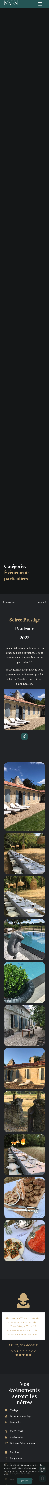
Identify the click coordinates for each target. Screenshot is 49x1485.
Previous (9, 602)
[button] (12, 1351)
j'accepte (24, 1481)
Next (41, 602)
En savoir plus (42, 1468)
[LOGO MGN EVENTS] (11, 1)
